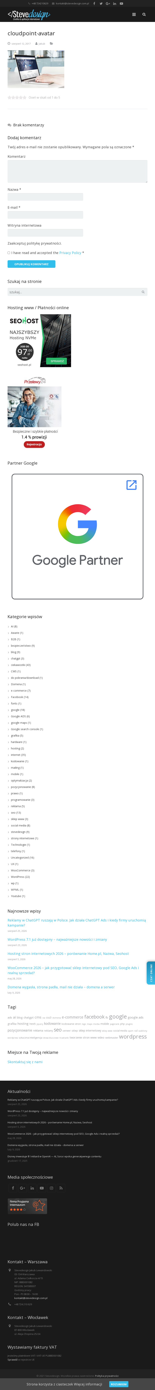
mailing (15, 767)
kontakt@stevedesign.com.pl (72, 3)
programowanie (20, 800)
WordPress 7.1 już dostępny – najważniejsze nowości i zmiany (57, 939)
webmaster (111, 1037)
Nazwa (14, 189)
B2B (13, 639)
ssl (136, 1030)
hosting (15, 748)
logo (84, 1024)
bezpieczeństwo (21, 645)
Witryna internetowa (24, 225)
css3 (48, 1017)
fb (106, 1017)
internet (15, 755)
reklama (16, 806)
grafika (15, 735)
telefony (16, 851)
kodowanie (17, 761)
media (96, 1024)
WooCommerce (20, 870)
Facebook (17, 697)
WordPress (17, 877)
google (15, 710)
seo (13, 812)
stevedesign (18, 832)
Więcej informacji (88, 1384)
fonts (14, 703)
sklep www (17, 819)
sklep (75, 1030)
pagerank (114, 1024)
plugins (129, 1024)
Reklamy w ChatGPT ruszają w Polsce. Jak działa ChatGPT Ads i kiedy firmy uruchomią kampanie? (63, 1099)
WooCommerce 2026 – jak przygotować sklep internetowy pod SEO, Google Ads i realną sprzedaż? (64, 1133)
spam (130, 1030)
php (122, 1024)
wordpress (133, 1036)
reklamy (48, 1030)
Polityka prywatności (107, 1376)
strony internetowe (22, 838)
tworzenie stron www (83, 1037)
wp (13, 883)
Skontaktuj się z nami (25, 1061)
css (43, 1017)
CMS (14, 671)
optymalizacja (19, 780)
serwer (67, 1030)
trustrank (64, 1037)
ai (14, 1017)
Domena (16, 684)
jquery (40, 1024)
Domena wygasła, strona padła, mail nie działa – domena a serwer (61, 987)
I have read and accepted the (47, 252)
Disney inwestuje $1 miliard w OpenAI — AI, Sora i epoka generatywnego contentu (54, 1156)
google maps (19, 722)
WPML (15, 889)
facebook (94, 1016)
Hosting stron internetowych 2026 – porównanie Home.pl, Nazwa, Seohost (68, 953)
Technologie (18, 844)
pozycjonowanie (21, 787)
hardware (16, 742)
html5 (32, 1024)
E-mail (14, 207)
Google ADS (18, 716)
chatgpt (15, 658)
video (101, 1037)
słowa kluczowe (51, 1037)
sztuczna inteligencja (30, 1037)
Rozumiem (119, 1384)
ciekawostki (18, 665)
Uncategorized (20, 857)
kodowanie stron (71, 1024)
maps (89, 1024)
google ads (135, 1017)
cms (38, 1017)
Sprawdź (13, 1359)
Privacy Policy (70, 252)
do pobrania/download (25, 678)
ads (10, 1017)
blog (13, 652)
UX (12, 864)
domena (56, 1017)
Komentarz (17, 156)
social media (18, 825)
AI (12, 626)
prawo (15, 793)
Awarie (15, 633)
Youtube (16, 896)
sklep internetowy (90, 1030)
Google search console (25, 729)
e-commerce (19, 690)
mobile (15, 774)
